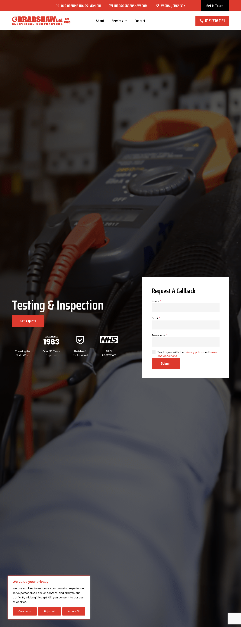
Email (156, 318)
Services (117, 21)
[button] (215, 5)
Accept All (73, 611)
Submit (166, 363)
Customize (24, 611)
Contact (140, 21)
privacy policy (194, 352)
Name (156, 301)
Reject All (49, 611)
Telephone (159, 335)
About (100, 21)
